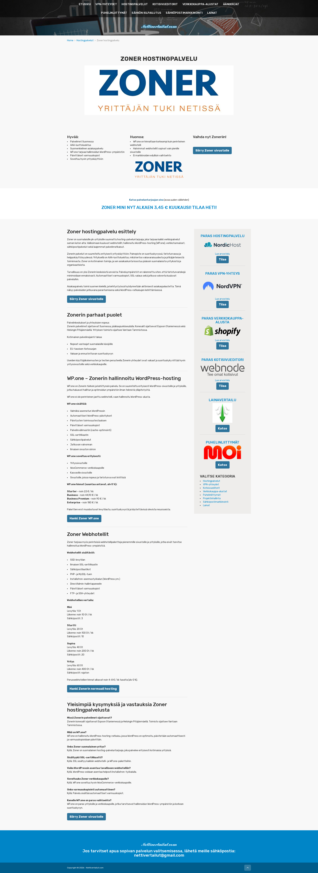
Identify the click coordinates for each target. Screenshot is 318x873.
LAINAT (212, 12)
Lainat (206, 505)
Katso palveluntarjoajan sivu (146, 200)
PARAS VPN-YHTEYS (222, 273)
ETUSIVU (85, 4)
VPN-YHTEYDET (106, 4)
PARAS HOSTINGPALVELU (222, 236)
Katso (222, 428)
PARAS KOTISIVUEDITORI (222, 360)
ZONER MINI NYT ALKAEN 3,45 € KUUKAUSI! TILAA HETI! (159, 207)
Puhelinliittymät (212, 495)
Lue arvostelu (222, 253)
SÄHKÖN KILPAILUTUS (146, 12)
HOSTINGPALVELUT (135, 4)
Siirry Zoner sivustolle (212, 150)
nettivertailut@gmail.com (159, 855)
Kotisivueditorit (211, 488)
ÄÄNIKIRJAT (231, 4)
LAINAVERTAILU (222, 400)
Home (70, 40)
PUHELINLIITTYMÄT (114, 12)
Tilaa (222, 259)
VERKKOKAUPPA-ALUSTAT (200, 4)
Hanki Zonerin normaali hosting (93, 688)
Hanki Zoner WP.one (84, 518)
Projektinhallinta (212, 498)
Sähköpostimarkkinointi (215, 501)
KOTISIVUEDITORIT (165, 4)
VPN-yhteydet (211, 484)
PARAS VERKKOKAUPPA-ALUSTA (222, 320)
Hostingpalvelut (85, 40)
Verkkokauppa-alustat (215, 491)
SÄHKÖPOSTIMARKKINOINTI (184, 12)
